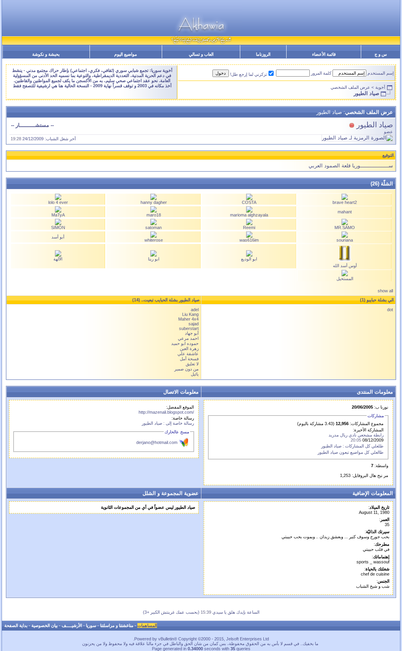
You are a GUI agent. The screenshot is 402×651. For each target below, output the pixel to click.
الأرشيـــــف (72, 625)
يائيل (195, 374)
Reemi (249, 227)
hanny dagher (154, 202)
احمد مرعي (188, 338)
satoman (153, 227)
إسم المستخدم (380, 73)
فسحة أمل (189, 358)
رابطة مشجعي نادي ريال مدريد (356, 435)
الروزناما (263, 54)
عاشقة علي (188, 353)
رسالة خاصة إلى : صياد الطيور (168, 423)
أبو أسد (57, 237)
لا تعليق (192, 363)
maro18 (153, 215)
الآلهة (57, 259)
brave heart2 (345, 202)
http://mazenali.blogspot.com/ (166, 412)
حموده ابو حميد (185, 343)
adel (195, 309)
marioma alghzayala (249, 215)
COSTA (249, 202)
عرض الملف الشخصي (350, 87)
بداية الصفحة (15, 625)
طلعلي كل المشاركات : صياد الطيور (352, 446)
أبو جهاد (192, 333)
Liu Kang (190, 314)
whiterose (153, 240)
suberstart (189, 328)
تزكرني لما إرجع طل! (248, 74)
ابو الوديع (249, 259)
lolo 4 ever (58, 202)
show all (385, 290)
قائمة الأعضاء (324, 54)
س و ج (381, 54)
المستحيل (344, 278)
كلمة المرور (321, 73)
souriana (344, 240)
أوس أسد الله (345, 265)
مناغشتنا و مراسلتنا (116, 625)
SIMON (58, 227)
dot (390, 309)
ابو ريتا (153, 259)
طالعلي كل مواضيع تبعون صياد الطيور (351, 452)
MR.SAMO (344, 227)
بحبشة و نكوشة (46, 54)
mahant (345, 211)
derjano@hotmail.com (156, 442)
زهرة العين (189, 348)
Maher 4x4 (188, 319)
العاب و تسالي (201, 54)
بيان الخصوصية (44, 625)
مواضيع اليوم (125, 54)
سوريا (91, 625)
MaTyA (58, 215)
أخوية (380, 87)
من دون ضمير (186, 369)
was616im (249, 240)
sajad (193, 323)
